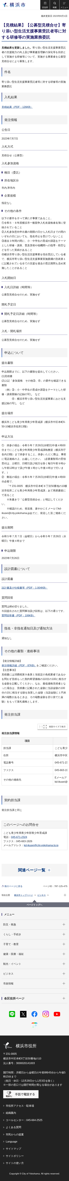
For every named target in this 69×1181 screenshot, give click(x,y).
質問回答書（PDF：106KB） (18, 615)
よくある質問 (13, 1127)
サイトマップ (13, 1148)
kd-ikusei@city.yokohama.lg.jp (41, 845)
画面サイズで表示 (57, 726)
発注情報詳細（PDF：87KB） (19, 665)
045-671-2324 (19, 837)
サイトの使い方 (15, 1163)
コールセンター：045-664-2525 (24, 1120)
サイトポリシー (15, 1156)
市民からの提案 (15, 1134)
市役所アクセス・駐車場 (20, 1105)
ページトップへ (34, 904)
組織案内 (11, 1112)
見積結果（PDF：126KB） (17, 107)
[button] (45, 5)
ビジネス (41, 895)
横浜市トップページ (23, 895)
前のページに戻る (13, 886)
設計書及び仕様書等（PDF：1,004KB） (25, 587)
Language (11, 1141)
